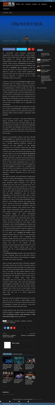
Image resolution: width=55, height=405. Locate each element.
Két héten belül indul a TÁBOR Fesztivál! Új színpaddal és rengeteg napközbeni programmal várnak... (46, 79)
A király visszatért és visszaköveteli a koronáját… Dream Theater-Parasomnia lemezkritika (18, 367)
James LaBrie (17, 320)
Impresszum (44, 4)
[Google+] (47, 1)
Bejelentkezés (6, 8)
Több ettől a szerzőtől (17, 354)
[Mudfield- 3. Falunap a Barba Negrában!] (38, 70)
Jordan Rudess (6, 322)
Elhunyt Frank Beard (45, 65)
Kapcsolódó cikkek (7, 354)
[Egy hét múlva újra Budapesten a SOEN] (38, 54)
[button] (50, 6)
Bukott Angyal (5, 43)
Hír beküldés (28, 4)
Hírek (22, 4)
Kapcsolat (4, 0)
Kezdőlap (18, 4)
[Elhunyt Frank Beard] (38, 66)
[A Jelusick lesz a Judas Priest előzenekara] (38, 61)
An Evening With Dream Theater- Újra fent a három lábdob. (18, 381)
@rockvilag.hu (37, 399)
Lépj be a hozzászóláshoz (8, 394)
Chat (39, 4)
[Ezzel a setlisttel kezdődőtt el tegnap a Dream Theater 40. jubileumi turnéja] (30, 375)
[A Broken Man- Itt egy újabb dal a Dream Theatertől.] (8, 375)
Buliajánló (34, 4)
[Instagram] (49, 1)
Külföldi (10, 38)
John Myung (23, 320)
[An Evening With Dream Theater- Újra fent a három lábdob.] (19, 375)
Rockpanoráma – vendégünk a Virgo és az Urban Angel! (9, 336)
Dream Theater (10, 320)
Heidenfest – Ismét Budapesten (28, 335)
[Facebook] (45, 1)
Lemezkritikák (5, 38)
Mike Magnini (12, 322)
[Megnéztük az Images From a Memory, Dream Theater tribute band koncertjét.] (8, 360)
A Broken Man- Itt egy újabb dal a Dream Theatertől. (7, 381)
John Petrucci (29, 320)
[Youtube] (51, 1)
